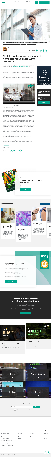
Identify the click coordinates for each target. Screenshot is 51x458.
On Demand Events (23, 3)
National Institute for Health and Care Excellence (20, 66)
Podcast (15, 1)
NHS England (5, 134)
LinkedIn (45, 437)
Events (19, 1)
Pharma (2, 437)
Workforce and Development (7, 445)
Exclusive (31, 1)
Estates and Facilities (5, 433)
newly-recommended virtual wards (22, 123)
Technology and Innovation (6, 444)
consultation (6, 145)
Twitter (45, 438)
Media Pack (27, 2)
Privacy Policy (33, 435)
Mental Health (4, 435)
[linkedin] (45, 452)
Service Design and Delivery (6, 440)
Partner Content (21, 435)
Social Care (3, 442)
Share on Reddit (46, 50)
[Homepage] (3, 3)
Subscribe (44, 3)
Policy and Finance (5, 438)
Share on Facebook (43, 50)
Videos (19, 438)
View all (44, 204)
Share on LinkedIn (37, 50)
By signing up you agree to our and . (45, 98)
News (7, 1)
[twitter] (48, 452)
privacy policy (35, 409)
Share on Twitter (40, 50)
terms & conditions (43, 98)
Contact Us (46, 433)
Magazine (11, 1)
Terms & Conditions (34, 437)
